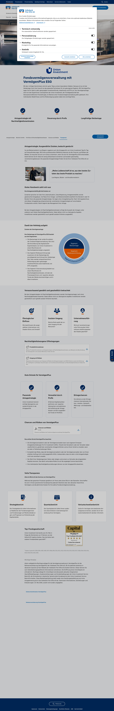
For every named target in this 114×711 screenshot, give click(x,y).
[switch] (93, 35)
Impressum (40, 22)
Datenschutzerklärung (26, 22)
